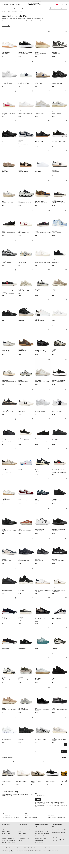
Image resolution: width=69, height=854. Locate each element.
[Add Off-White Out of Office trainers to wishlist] (65, 31)
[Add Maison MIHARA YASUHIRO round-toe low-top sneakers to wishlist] (65, 120)
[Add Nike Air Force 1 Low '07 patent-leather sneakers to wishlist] (49, 687)
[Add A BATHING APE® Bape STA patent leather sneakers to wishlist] (65, 598)
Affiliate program (39, 826)
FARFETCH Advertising (23, 838)
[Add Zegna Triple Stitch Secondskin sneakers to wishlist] (15, 210)
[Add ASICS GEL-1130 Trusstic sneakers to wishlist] (65, 61)
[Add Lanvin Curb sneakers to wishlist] (65, 657)
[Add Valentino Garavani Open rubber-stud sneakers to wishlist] (32, 61)
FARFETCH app (22, 833)
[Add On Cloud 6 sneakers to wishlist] (32, 717)
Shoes (9, 11)
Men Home (4, 11)
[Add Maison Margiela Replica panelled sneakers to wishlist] (32, 329)
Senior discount (39, 842)
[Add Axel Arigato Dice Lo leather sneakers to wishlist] (15, 538)
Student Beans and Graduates (42, 833)
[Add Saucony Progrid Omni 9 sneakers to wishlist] (15, 240)
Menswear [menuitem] (12, 4)
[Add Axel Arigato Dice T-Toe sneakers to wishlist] (49, 657)
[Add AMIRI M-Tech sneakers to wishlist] (49, 269)
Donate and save (39, 840)
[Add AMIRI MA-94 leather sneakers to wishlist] (15, 657)
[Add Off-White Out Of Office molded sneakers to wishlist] (65, 478)
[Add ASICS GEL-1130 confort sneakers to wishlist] (49, 717)
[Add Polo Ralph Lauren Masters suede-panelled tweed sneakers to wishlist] (49, 180)
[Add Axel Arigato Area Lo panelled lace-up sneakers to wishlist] (49, 359)
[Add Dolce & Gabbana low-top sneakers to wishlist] (49, 508)
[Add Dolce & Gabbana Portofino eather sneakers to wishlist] (65, 419)
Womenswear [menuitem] (5, 4)
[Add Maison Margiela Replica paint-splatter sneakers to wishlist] (15, 478)
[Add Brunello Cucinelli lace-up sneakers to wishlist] (15, 598)
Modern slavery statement (24, 835)
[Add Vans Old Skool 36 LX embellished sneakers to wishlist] (49, 210)
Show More (63, 757)
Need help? (51, 815)
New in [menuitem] (3, 7)
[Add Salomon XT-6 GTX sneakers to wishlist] (49, 538)
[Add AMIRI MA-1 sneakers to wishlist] (32, 568)
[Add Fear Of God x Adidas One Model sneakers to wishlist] (32, 299)
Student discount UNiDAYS (41, 831)
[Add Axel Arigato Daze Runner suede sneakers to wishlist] (49, 419)
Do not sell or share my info (51, 847)
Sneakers (14, 11)
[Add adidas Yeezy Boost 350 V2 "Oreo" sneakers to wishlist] (15, 389)
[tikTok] (56, 839)
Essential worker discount (41, 838)
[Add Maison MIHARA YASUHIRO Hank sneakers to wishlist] (65, 508)
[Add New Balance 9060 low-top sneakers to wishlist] (32, 687)
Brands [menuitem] (7, 7)
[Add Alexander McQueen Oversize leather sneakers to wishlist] (15, 568)
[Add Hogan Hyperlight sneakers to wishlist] (49, 448)
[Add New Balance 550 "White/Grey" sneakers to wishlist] (15, 61)
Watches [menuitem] (34, 7)
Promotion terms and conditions (9, 840)
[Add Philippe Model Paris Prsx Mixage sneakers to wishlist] (15, 329)
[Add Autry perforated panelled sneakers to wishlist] (15, 180)
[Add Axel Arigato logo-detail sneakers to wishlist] (49, 150)
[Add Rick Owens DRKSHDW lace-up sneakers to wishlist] (65, 240)
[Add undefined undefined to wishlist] (13, 761)
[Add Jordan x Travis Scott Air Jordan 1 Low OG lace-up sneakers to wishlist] (15, 91)
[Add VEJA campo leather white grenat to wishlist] (32, 210)
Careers (20, 831)
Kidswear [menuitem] (18, 4)
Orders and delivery (6, 831)
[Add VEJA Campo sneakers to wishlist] (32, 389)
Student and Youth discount (41, 835)
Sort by (62, 25)
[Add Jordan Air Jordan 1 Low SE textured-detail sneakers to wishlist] (15, 508)
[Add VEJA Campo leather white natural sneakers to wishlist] (49, 240)
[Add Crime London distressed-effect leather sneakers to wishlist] (32, 91)
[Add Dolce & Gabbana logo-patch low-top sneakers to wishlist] (49, 299)
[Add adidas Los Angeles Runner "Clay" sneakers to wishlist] (15, 687)
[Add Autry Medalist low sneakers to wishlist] (65, 91)
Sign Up (38, 799)
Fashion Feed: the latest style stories (58, 833)
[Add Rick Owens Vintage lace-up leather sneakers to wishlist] (32, 598)
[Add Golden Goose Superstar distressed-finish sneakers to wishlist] (15, 359)
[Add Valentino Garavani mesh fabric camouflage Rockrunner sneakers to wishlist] (49, 329)
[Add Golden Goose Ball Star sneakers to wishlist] (49, 61)
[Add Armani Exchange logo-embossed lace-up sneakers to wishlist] (15, 419)
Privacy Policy (58, 803)
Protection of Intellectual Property (35, 847)
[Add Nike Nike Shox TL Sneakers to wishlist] (15, 717)
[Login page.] (59, 4)
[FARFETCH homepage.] (34, 4)
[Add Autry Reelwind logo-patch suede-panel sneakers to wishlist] (65, 717)
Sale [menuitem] (44, 7)
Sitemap (20, 840)
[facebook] (60, 839)
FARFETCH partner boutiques (25, 829)
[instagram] (53, 839)
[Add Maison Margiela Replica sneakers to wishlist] (15, 31)
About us (20, 826)
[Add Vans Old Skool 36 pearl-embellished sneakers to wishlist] (32, 508)
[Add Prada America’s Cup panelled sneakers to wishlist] (32, 478)
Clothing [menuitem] (13, 7)
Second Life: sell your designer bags (59, 830)
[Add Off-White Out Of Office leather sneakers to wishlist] (65, 538)
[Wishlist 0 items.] (62, 4)
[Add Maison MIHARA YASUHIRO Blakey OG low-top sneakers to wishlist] (65, 359)
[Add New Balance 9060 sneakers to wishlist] (65, 269)
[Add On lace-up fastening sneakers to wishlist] (32, 657)
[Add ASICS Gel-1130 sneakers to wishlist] (49, 478)
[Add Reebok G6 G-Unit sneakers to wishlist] (32, 448)
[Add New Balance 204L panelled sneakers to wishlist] (15, 150)
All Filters (5, 25)
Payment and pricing (6, 835)
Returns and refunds (6, 833)
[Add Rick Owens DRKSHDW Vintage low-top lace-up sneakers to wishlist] (65, 180)
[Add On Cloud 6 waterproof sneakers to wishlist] (32, 538)
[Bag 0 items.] (65, 4)
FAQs (26, 815)
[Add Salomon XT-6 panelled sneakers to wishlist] (49, 389)
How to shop (6, 815)
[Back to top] (65, 744)
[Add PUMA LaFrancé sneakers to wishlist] (49, 627)
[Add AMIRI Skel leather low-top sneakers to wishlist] (65, 299)
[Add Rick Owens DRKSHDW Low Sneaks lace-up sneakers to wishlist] (32, 419)
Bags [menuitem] (22, 7)
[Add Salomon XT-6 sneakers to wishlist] (65, 329)
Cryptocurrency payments (8, 838)
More (44, 19)
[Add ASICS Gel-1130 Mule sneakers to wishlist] (32, 359)
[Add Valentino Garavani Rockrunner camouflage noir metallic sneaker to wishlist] (49, 598)
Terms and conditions (14, 847)
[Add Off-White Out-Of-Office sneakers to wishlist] (65, 210)
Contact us (4, 826)
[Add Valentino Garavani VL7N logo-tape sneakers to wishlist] (65, 389)
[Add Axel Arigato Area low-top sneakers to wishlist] (49, 91)
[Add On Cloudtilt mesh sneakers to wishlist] (15, 120)
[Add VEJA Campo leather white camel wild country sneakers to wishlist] (65, 568)
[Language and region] (57, 4)
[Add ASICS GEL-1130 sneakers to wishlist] (32, 240)
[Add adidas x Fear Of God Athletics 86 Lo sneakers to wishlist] (49, 31)
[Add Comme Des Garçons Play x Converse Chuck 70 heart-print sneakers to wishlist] (15, 269)
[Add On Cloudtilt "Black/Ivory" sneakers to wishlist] (32, 180)
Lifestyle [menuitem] (39, 7)
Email (36, 793)
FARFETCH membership (40, 829)
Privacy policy (5, 847)
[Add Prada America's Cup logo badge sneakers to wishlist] (65, 687)
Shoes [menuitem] (18, 7)
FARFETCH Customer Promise (8, 842)
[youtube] (63, 839)
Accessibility (23, 847)
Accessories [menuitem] (27, 7)
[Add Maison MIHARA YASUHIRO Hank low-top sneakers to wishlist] (32, 31)
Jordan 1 (19, 18)
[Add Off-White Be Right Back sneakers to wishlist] (65, 627)
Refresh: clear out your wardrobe (59, 826)
